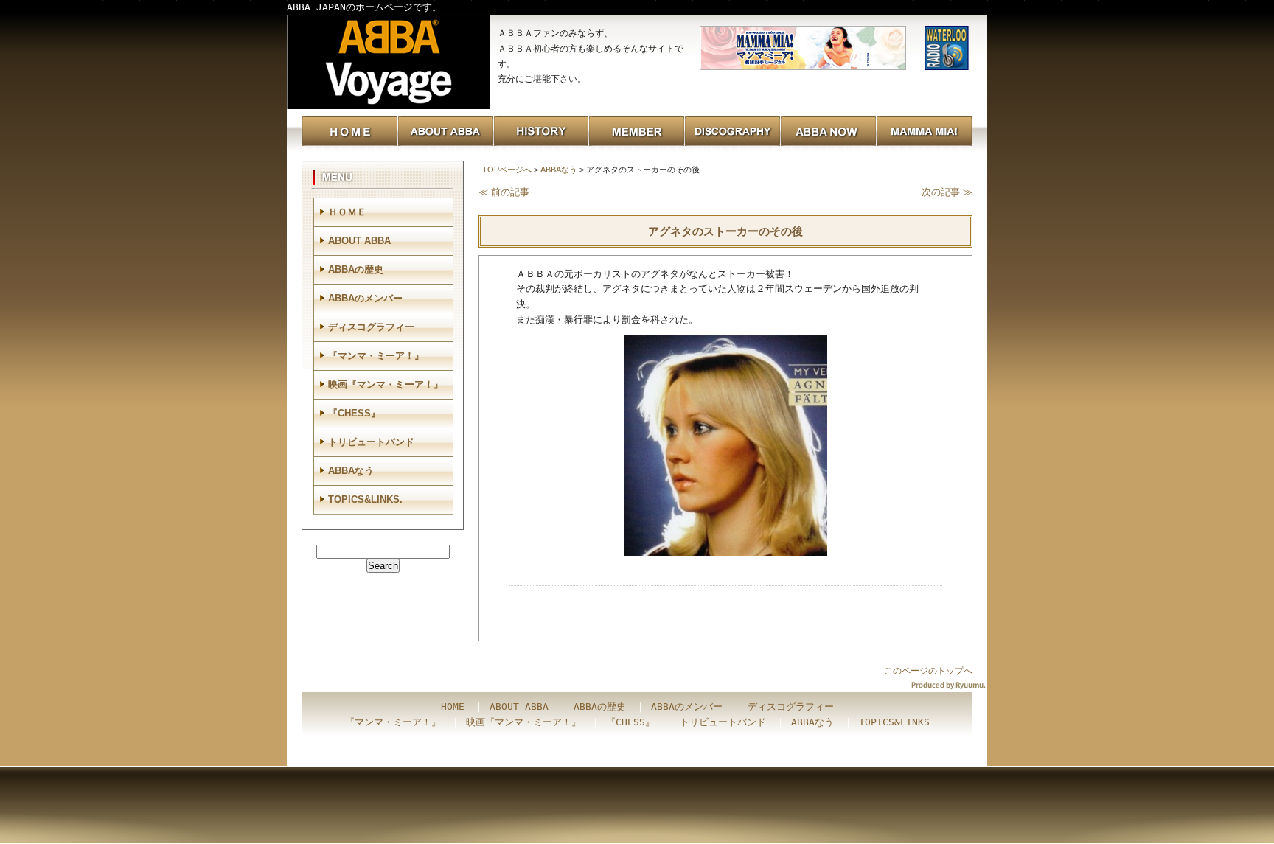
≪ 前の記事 (503, 192)
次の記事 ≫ (947, 192)
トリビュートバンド (371, 441)
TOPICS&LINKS (894, 722)
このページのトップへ (928, 671)
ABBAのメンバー (365, 298)
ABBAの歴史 (355, 269)
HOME (452, 706)
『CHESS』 (354, 413)
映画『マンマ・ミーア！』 (385, 384)
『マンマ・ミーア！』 (376, 355)
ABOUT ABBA (359, 240)
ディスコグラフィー (371, 326)
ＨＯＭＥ (347, 211)
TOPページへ (507, 169)
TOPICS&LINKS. (365, 499)
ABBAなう (558, 169)
